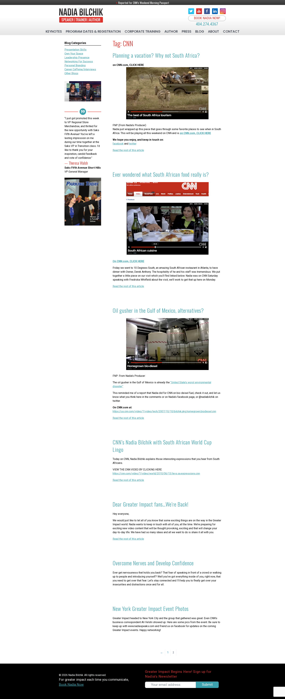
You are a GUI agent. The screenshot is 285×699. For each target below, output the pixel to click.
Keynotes (54, 31)
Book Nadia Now (71, 684)
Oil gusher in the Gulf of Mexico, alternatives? (158, 310)
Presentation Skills (75, 49)
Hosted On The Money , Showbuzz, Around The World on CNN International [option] (142, 2)
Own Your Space (73, 53)
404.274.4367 (207, 24)
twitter (132, 143)
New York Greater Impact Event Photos (151, 608)
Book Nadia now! (207, 18)
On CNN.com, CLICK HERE (128, 261)
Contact (231, 31)
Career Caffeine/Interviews (80, 69)
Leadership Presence (76, 57)
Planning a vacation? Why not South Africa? (156, 55)
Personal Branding (75, 65)
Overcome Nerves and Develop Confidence (153, 563)
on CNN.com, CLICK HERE (195, 133)
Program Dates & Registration (93, 31)
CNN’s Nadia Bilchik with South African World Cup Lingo (162, 445)
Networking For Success (78, 61)
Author (171, 31)
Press (186, 31)
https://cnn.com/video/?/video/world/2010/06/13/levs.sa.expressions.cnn (156, 473)
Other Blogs (71, 73)
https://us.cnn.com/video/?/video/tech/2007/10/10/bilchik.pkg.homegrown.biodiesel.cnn (164, 411)
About (213, 31)
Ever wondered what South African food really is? (161, 174)
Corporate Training (142, 31)
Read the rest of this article (128, 150)
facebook (118, 143)
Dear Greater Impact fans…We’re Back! (150, 504)
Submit (207, 684)
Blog (199, 31)
